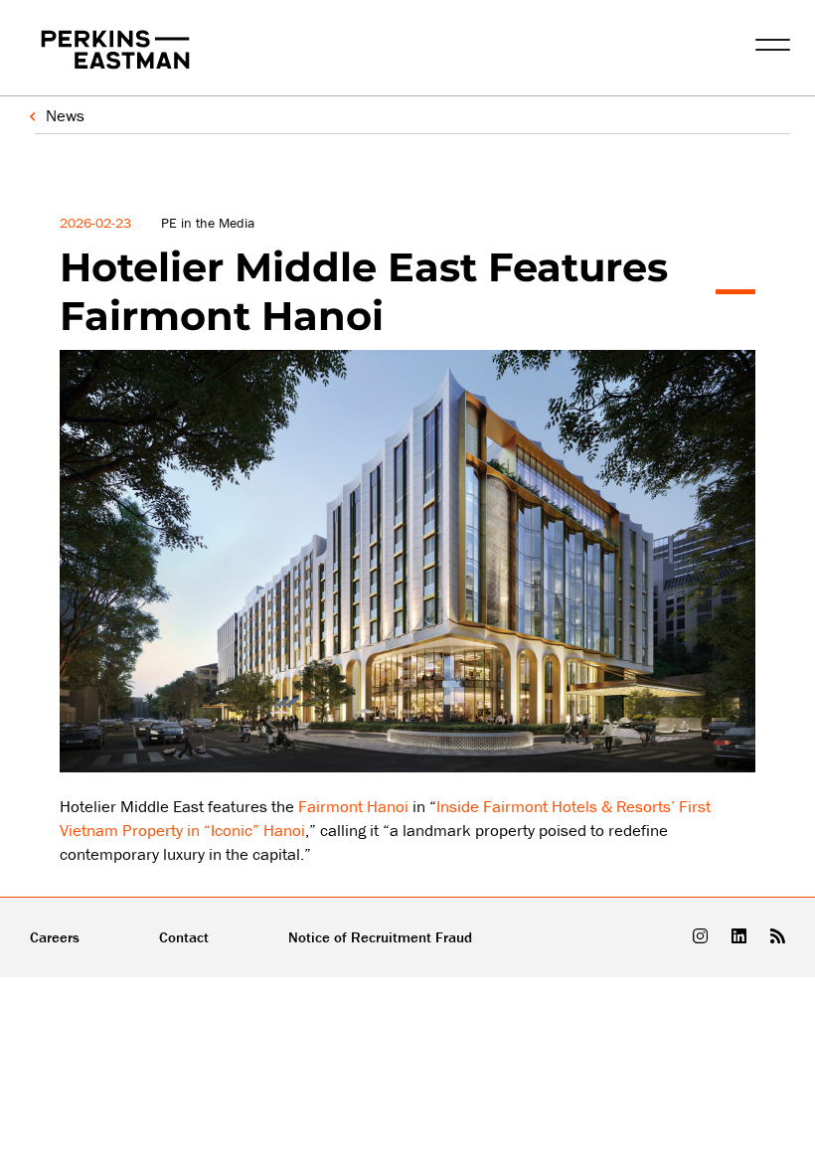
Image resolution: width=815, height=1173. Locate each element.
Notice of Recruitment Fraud (380, 936)
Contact (184, 936)
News (65, 115)
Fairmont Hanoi (353, 806)
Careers (55, 936)
